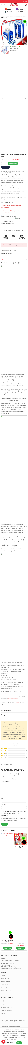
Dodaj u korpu (13, 163)
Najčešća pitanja (5, 981)
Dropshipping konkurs (6, 1007)
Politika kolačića (5, 994)
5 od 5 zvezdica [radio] (15, 779)
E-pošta (3, 804)
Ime (2, 798)
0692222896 (9, 11)
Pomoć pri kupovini (6, 978)
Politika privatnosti (6, 991)
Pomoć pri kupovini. (13, 698)
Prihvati (19, 1042)
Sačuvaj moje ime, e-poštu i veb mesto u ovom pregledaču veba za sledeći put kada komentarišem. (13, 813)
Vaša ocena (4, 779)
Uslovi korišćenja (5, 984)
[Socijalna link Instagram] (26, 1)
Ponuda (7, 16)
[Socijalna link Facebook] (24, 1)
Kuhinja (11, 16)
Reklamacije (4, 988)
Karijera (3, 1001)
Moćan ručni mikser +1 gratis (21, 847)
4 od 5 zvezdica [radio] (14, 779)
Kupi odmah (6, 167)
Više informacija (10, 1042)
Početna (3, 16)
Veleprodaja (4, 1004)
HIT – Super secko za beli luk (7, 941)
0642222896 (9, 9)
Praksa (3, 1013)
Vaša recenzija (5, 781)
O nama (3, 975)
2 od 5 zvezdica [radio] (11, 779)
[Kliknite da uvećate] (3, 42)
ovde (7, 693)
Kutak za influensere (6, 1010)
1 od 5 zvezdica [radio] (10, 779)
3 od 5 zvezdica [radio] (12, 779)
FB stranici (16, 702)
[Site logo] (14, 4)
